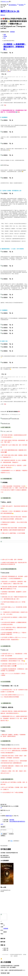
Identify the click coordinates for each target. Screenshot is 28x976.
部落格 (5, 36)
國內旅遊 (11, 819)
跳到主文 (3, 15)
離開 (8, 973)
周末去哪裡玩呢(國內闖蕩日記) (17, 821)
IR (1, 807)
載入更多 (3, 826)
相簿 (4, 34)
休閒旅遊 (12, 31)
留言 (10, 815)
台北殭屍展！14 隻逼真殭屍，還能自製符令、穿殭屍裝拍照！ (14, 46)
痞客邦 (7, 815)
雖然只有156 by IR (10, 11)
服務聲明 (16, 956)
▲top (2, 824)
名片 (4, 38)
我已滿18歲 (3, 973)
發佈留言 (3, 835)
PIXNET (6, 954)
